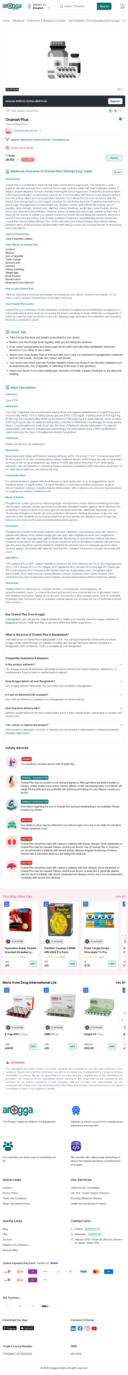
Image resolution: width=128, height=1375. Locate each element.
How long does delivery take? (23, 708)
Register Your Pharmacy (16, 1244)
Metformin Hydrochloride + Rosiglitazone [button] (45, 139)
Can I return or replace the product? (27, 724)
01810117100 (95, 1234)
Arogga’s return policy (18, 732)
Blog (5, 1228)
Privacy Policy (10, 1193)
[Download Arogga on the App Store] (27, 1328)
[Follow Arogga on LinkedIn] (73, 1328)
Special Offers (10, 1250)
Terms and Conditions (15, 1198)
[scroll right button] (122, 935)
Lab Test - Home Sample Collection (90, 1193)
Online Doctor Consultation (85, 1187)
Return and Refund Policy (17, 1203)
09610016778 (92, 1228)
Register (115, 101)
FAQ (5, 1234)
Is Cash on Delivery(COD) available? (27, 694)
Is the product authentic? (20, 664)
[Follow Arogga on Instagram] (87, 1328)
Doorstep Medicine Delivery (86, 1198)
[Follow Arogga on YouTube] (94, 1328)
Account (7, 1239)
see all (120, 896)
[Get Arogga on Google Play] (10, 1328)
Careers (7, 1187)
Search (104, 6)
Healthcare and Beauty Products (88, 1203)
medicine (11, 622)
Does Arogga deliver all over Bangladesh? (30, 681)
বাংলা (119, 172)
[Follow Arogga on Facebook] (80, 1328)
